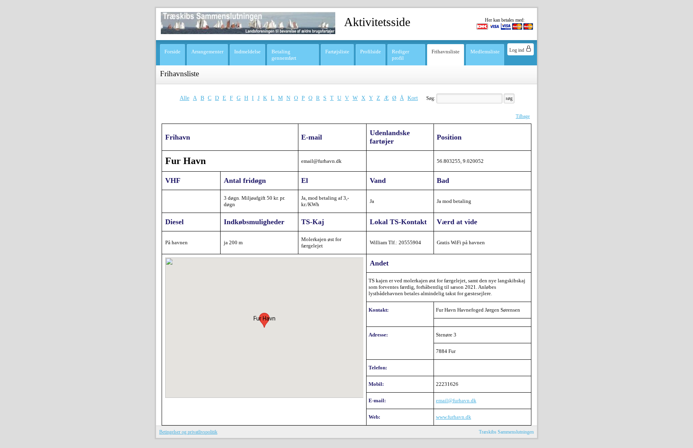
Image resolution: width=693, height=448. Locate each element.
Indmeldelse (247, 52)
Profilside (370, 52)
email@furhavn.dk (456, 400)
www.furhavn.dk (453, 417)
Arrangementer (207, 52)
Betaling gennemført (284, 55)
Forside (172, 52)
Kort (412, 98)
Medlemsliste (485, 52)
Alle (184, 98)
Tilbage (523, 116)
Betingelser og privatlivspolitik (188, 432)
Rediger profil (400, 55)
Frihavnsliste (446, 52)
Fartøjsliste (337, 52)
